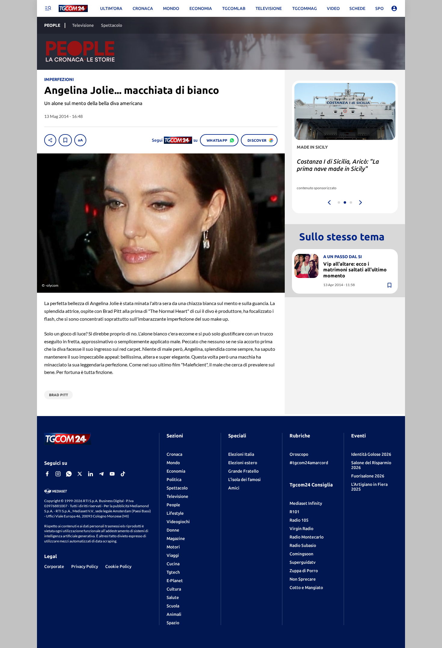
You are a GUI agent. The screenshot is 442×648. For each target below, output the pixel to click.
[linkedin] (90, 474)
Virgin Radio (301, 528)
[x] (80, 474)
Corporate (54, 566)
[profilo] (394, 8)
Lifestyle (175, 513)
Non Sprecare (303, 579)
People (173, 504)
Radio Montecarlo (307, 537)
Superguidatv (302, 562)
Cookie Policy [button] (118, 566)
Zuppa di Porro (304, 570)
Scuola (173, 605)
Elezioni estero (242, 462)
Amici (233, 488)
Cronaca (174, 454)
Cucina (173, 563)
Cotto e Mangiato (306, 587)
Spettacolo (177, 488)
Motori (173, 547)
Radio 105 (299, 520)
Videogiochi (178, 521)
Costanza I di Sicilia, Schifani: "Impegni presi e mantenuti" (336, 165)
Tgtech (173, 572)
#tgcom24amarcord (309, 462)
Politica (174, 479)
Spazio (173, 622)
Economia (176, 471)
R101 (294, 511)
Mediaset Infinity (306, 503)
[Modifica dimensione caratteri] (80, 140)
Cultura (174, 589)
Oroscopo (299, 454)
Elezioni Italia (241, 454)
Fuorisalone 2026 (367, 476)
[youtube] (112, 474)
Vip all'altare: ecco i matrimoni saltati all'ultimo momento (355, 269)
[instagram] (58, 474)
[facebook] (47, 474)
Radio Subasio (303, 545)
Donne (173, 530)
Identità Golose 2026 (371, 454)
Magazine (176, 538)
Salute (173, 597)
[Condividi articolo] (50, 140)
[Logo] (73, 8)
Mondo (173, 462)
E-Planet (175, 580)
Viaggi (173, 555)
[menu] (48, 8)
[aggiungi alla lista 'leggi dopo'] (65, 140)
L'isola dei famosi (244, 479)
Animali (174, 614)
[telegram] (101, 474)
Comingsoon (301, 553)
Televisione (177, 496)
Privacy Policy (84, 566)
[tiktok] (123, 474)
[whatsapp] (69, 474)
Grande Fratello (243, 471)
